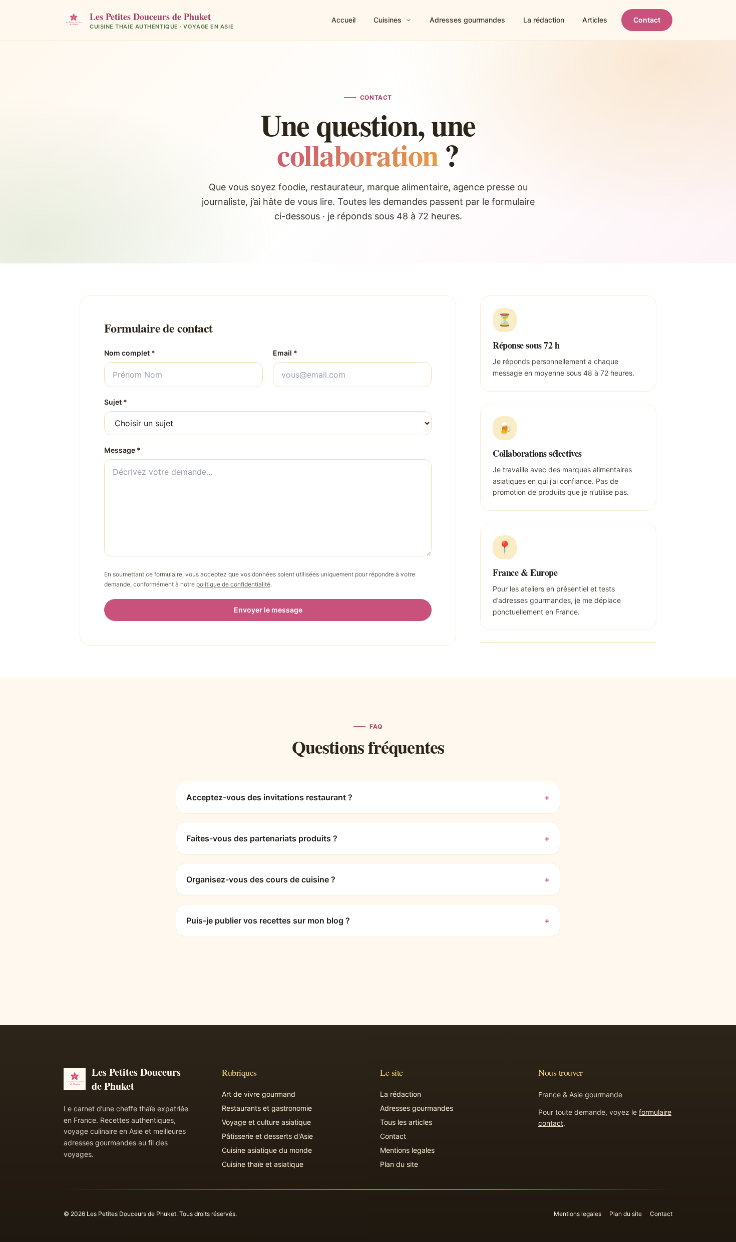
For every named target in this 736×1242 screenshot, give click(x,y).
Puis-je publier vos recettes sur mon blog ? (368, 920)
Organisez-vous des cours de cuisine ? (368, 879)
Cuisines (388, 20)
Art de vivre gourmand (258, 1094)
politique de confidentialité (233, 584)
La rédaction (543, 20)
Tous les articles (406, 1122)
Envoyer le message (268, 609)
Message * (122, 450)
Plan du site (399, 1164)
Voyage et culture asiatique (266, 1122)
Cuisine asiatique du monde (267, 1150)
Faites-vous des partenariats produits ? (368, 838)
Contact (646, 20)
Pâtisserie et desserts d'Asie (267, 1136)
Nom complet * (129, 353)
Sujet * (115, 402)
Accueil (343, 20)
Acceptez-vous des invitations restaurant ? (368, 797)
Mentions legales (407, 1150)
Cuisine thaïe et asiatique (262, 1164)
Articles (594, 20)
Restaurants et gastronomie (267, 1108)
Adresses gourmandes (467, 20)
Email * (285, 353)
